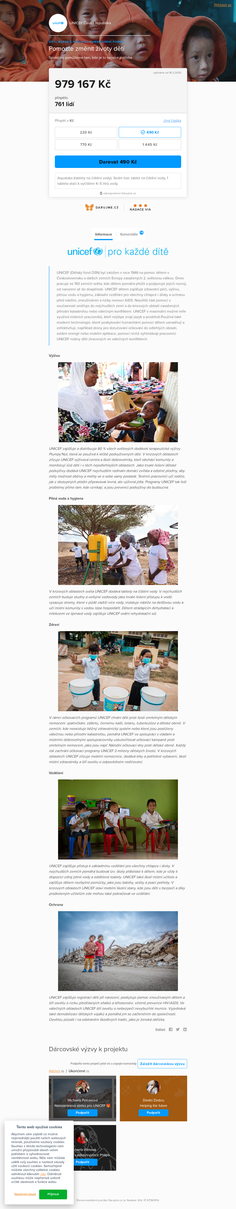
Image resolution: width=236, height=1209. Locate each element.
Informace (103, 234)
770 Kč (86, 144)
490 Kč (152, 132)
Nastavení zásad (25, 1194)
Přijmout (53, 1194)
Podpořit (82, 1113)
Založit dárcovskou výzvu (162, 1064)
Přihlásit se (222, 5)
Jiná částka (172, 120)
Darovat (118, 162)
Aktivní (54, 1071)
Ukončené (77, 1071)
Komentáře (131, 234)
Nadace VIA (134, 1200)
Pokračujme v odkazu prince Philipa (82, 1155)
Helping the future (153, 1106)
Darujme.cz (115, 1200)
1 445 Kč (149, 144)
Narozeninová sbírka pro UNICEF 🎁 (83, 1106)
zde (43, 1174)
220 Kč (86, 132)
